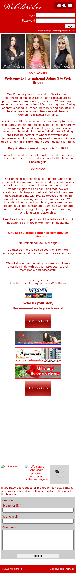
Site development (59, 569)
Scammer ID (11, 505)
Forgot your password (48, 30)
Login (31, 15)
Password (28, 20)
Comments (9, 527)
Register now (68, 30)
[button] (64, 5)
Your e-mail (10, 516)
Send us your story (38, 303)
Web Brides (16, 569)
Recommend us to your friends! (38, 308)
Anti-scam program (37, 479)
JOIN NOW (38, 168)
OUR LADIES (38, 72)
